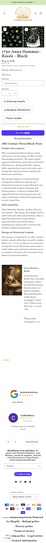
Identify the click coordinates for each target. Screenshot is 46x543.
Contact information (24, 540)
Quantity (5, 89)
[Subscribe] (39, 466)
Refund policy (30, 521)
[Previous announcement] (4, 2)
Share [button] (6, 360)
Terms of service (24, 531)
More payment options (23, 138)
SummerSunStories (29, 392)
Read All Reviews (32, 442)
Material (5, 79)
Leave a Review (17, 402)
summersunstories (20, 517)
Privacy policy (24, 526)
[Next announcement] (41, 2)
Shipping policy (15, 535)
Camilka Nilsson (27, 415)
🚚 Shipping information (17, 109)
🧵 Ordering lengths (14, 101)
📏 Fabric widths (13, 118)
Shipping (16, 65)
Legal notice (35, 535)
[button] (4, 13)
